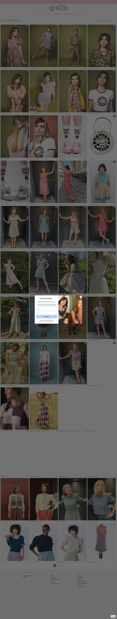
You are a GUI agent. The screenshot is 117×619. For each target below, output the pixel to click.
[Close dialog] (81, 297)
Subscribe (46, 316)
